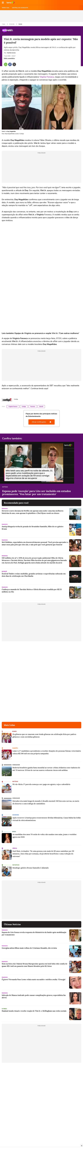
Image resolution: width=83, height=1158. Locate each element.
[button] (3, 3)
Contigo (24, 406)
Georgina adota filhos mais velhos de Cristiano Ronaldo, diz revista (29, 948)
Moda (14, 831)
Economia (16, 815)
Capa (3, 24)
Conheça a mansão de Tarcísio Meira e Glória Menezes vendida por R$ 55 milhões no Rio (32, 590)
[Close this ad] (81, 1145)
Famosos (32, 406)
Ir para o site (10, 3)
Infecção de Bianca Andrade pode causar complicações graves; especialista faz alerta (34, 996)
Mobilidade (16, 765)
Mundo (14, 731)
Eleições (15, 748)
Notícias (5, 487)
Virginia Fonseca (47, 77)
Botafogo (16, 865)
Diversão (12, 24)
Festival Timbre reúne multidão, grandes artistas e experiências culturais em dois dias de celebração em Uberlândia (34, 575)
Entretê (41, 406)
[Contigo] (7, 400)
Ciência (14, 848)
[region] (41, 1153)
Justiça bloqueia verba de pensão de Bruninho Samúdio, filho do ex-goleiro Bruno (32, 527)
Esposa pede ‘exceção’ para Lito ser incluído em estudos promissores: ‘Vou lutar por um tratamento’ (36, 493)
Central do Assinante (20, 8)
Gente (20, 24)
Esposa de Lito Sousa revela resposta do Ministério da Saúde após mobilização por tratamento (34, 933)
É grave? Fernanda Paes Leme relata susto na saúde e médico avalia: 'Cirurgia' (33, 979)
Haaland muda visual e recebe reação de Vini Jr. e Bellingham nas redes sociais (34, 1011)
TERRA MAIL (5, 8)
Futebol (4, 1009)
